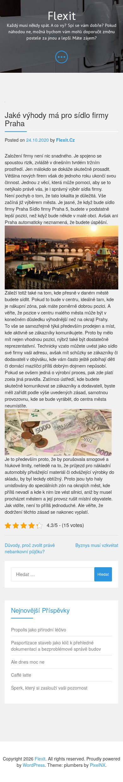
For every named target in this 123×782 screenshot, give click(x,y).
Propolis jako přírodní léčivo (38, 629)
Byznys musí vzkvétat (96, 545)
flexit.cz (65, 140)
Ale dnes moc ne (27, 662)
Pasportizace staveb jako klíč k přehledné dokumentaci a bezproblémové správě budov (56, 645)
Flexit (62, 15)
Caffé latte (21, 675)
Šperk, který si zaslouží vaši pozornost (49, 688)
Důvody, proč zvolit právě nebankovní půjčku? (30, 548)
